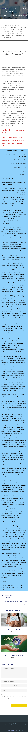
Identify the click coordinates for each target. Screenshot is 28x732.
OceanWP (21, 730)
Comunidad (15, 723)
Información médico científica (9, 727)
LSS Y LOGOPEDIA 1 (14, 629)
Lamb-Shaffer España (10, 8)
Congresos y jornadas (22, 724)
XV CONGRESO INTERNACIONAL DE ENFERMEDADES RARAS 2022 (14, 655)
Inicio (10, 723)
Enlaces (18, 727)
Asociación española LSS (6, 724)
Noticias (14, 724)
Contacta (23, 727)
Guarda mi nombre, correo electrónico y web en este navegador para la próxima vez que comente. (13, 699)
